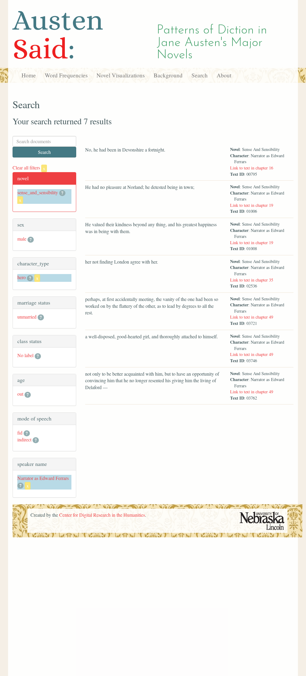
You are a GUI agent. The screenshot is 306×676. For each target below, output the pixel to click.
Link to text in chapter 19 (251, 205)
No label (25, 355)
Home (29, 75)
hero (21, 277)
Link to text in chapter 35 (251, 280)
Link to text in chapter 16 (251, 168)
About (224, 75)
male (21, 238)
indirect (24, 439)
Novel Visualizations (121, 75)
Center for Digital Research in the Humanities (102, 515)
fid (19, 432)
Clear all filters (29, 167)
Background (168, 75)
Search (200, 75)
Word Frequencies (66, 75)
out (20, 394)
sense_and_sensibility (37, 192)
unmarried (26, 316)
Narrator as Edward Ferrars (43, 478)
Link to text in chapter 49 (251, 317)
